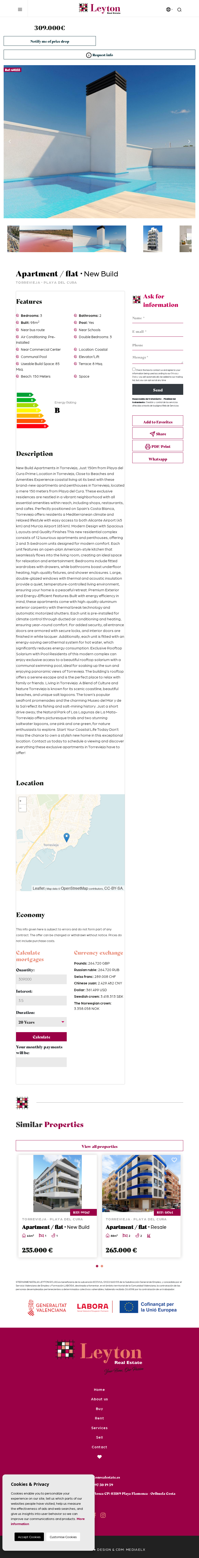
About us (99, 1399)
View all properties (99, 1146)
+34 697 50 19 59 (99, 1484)
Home (99, 1389)
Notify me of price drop (49, 41)
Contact (99, 1447)
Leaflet (38, 888)
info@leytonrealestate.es (99, 1477)
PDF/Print (161, 446)
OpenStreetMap (74, 888)
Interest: (24, 991)
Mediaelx (135, 1549)
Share (160, 433)
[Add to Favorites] (65, 1161)
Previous (10, 141)
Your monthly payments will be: (39, 1049)
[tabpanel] (115, 1206)
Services (99, 1428)
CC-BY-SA (113, 888)
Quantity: (25, 969)
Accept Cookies (29, 1537)
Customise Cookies (63, 1537)
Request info (102, 54)
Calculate (41, 1036)
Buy (99, 1408)
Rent (99, 1418)
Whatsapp (158, 458)
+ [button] (20, 800)
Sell (99, 1437)
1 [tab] (97, 1266)
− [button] (20, 808)
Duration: (25, 1012)
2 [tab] (102, 1266)
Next (189, 141)
